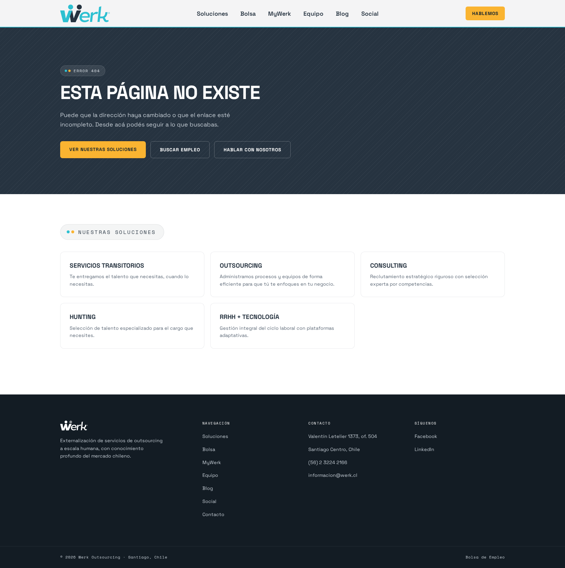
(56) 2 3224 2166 (327, 462)
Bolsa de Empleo (485, 557)
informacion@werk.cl (332, 475)
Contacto (213, 514)
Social (370, 13)
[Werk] (85, 13)
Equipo (313, 13)
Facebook (426, 436)
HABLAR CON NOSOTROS (252, 150)
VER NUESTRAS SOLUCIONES (103, 149)
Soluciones (212, 13)
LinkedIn (424, 449)
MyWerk (279, 13)
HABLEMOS (485, 13)
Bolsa (248, 13)
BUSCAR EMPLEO (180, 150)
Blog (342, 13)
